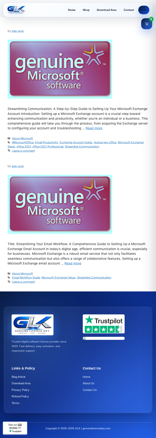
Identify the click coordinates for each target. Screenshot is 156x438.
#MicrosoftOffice (23, 142)
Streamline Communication (82, 146)
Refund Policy (20, 396)
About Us (88, 383)
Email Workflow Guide (26, 277)
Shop (86, 9)
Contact (129, 9)
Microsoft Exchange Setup (58, 277)
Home (72, 9)
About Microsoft (22, 138)
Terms (15, 403)
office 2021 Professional (47, 146)
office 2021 (24, 146)
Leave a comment (23, 150)
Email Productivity (46, 142)
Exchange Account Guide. (76, 142)
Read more (94, 128)
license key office (105, 142)
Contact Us (90, 389)
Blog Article (18, 376)
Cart (143, 9)
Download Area (106, 9)
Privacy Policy (20, 389)
